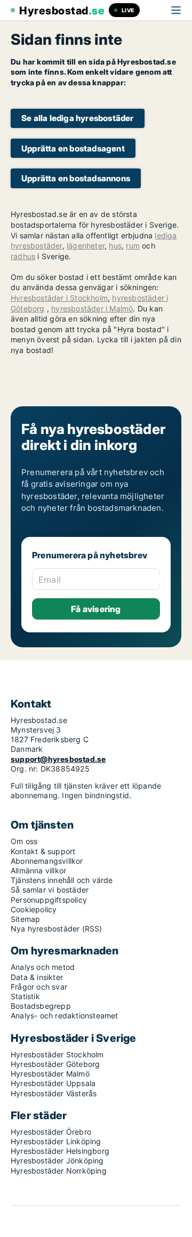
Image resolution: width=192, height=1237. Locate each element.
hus (115, 245)
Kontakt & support (43, 851)
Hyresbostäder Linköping (56, 1141)
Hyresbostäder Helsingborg (60, 1150)
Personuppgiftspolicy (49, 899)
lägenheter (86, 245)
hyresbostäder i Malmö (92, 308)
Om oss (24, 841)
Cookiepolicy (34, 909)
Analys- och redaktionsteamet (64, 1015)
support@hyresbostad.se (58, 759)
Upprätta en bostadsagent (73, 148)
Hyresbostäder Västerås (54, 1093)
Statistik (25, 996)
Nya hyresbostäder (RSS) (56, 928)
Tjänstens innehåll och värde (62, 880)
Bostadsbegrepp (41, 1005)
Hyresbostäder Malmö (50, 1073)
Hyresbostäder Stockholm (57, 1054)
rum (133, 245)
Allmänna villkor (38, 870)
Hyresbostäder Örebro (51, 1131)
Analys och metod (43, 966)
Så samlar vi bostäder (50, 889)
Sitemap (25, 918)
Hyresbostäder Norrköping (59, 1170)
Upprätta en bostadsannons (75, 178)
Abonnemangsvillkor (47, 860)
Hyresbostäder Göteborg (55, 1064)
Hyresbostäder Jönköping (57, 1160)
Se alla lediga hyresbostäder (77, 118)
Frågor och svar (39, 986)
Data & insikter (37, 977)
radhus (23, 256)
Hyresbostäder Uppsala (53, 1083)
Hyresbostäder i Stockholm (59, 297)
